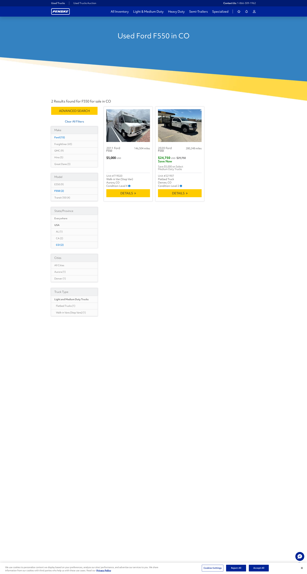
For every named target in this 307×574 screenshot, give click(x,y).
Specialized (220, 11)
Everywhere (60, 218)
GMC (59, 150)
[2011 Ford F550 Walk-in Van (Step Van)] (128, 125)
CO (60, 245)
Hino (58, 157)
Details (126, 193)
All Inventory (120, 11)
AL (59, 231)
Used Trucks (58, 3)
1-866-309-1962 (246, 3)
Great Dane (62, 164)
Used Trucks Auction (84, 3)
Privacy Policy (103, 570)
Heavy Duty (176, 11)
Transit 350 (62, 197)
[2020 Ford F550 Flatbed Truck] (180, 125)
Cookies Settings (213, 567)
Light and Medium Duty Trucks (71, 299)
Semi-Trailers (198, 11)
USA (56, 225)
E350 (59, 184)
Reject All (236, 567)
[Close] (301, 567)
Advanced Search (74, 111)
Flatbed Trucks (65, 306)
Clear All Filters (74, 121)
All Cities (59, 265)
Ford (59, 137)
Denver (60, 278)
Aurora (60, 272)
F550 (59, 191)
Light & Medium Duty (148, 11)
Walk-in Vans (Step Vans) (71, 312)
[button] (299, 556)
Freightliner (63, 144)
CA (59, 238)
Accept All (258, 567)
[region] (153, 568)
